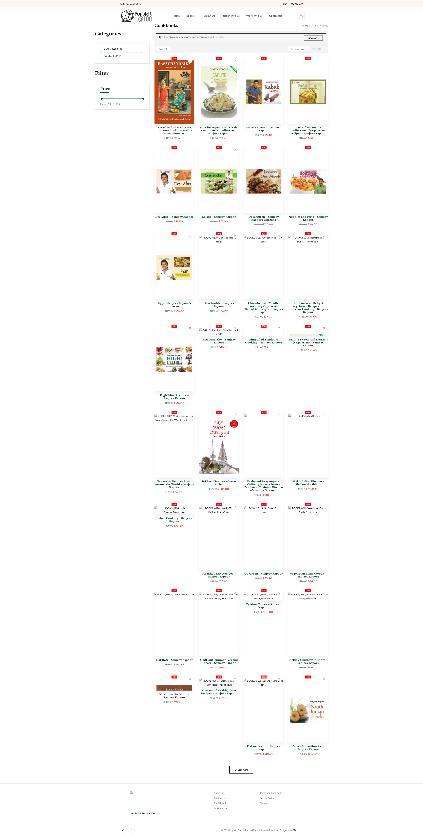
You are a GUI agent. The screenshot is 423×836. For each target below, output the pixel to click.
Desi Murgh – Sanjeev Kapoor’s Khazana (264, 218)
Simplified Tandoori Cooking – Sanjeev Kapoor (263, 341)
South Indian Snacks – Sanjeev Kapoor (308, 748)
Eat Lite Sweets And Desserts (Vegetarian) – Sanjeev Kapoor (308, 342)
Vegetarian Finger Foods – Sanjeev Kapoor (308, 575)
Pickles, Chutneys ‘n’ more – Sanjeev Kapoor (308, 661)
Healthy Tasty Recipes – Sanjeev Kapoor (219, 575)
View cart (312, 38)
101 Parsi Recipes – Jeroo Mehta (219, 483)
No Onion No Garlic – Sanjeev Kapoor (174, 696)
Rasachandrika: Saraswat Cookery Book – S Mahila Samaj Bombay (174, 130)
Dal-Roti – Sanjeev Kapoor (174, 659)
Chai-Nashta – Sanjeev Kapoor (219, 304)
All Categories (114, 48)
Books (190, 15)
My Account (297, 4)
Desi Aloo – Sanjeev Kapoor (174, 216)
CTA (294, 830)
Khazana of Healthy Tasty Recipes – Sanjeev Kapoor (219, 692)
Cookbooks (113, 56)
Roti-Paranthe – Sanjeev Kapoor (219, 341)
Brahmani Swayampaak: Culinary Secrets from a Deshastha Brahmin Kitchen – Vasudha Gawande (263, 486)
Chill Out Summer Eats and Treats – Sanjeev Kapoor (219, 661)
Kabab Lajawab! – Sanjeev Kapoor (263, 129)
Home (176, 15)
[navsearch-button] (302, 16)
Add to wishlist (190, 60)
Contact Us (275, 15)
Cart (285, 4)
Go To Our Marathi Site (130, 4)
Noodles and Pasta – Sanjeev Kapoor (308, 218)
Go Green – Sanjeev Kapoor (263, 573)
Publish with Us (231, 15)
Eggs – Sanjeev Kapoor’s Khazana (174, 304)
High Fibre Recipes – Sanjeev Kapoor (174, 397)
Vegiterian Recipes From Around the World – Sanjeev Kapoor (174, 484)
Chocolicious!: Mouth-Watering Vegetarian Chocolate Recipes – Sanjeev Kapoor (263, 307)
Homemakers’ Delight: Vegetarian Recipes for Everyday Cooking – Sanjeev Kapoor (308, 307)
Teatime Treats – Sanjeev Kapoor (263, 606)
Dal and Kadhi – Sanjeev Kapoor (263, 748)
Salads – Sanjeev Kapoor (219, 216)
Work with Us (254, 15)
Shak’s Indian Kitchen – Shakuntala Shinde (308, 483)
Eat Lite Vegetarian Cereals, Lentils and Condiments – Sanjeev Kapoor (219, 130)
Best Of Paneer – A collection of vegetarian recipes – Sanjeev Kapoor (308, 130)
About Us (209, 15)
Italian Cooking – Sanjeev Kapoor (174, 520)
